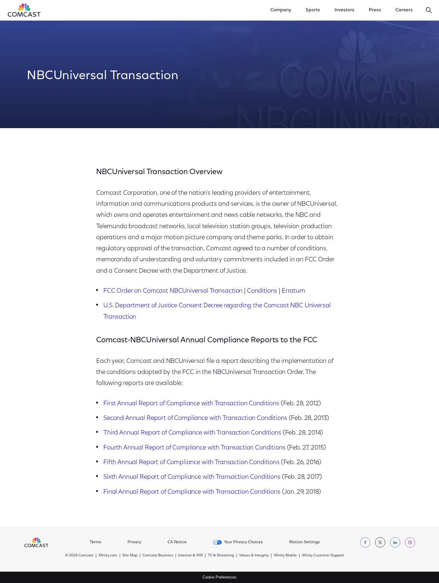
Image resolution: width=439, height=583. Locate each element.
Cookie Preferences (219, 577)
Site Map (129, 555)
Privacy (134, 542)
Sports (313, 10)
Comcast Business (157, 555)
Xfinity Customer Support (323, 555)
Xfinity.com (108, 555)
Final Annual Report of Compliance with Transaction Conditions (191, 492)
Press (375, 10)
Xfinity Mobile (285, 555)
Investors (344, 10)
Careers (404, 10)
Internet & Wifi (190, 555)
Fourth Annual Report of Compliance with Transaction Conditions (194, 448)
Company (280, 10)
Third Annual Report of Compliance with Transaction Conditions (192, 433)
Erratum (293, 291)
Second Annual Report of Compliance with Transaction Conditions (195, 418)
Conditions (262, 291)
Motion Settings (304, 542)
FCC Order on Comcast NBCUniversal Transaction (172, 291)
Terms (95, 542)
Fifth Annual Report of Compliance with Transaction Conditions (191, 462)
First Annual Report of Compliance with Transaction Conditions (191, 404)
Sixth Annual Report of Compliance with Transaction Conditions (191, 477)
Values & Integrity (254, 555)
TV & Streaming (221, 555)
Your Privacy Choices (243, 542)
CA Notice (177, 542)
